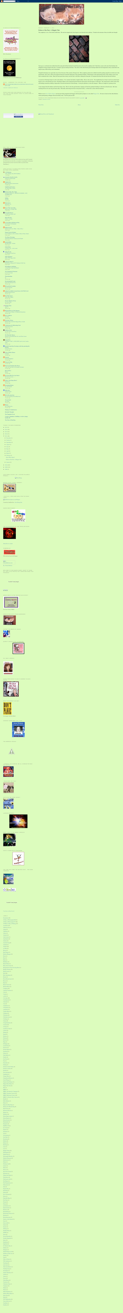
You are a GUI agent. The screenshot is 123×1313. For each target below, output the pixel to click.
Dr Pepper (5, 1044)
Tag (4, 1257)
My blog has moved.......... (10, 376)
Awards (5, 946)
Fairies (4, 1053)
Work (4, 1297)
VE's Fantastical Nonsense (11, 271)
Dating (4, 1032)
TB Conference (6, 1261)
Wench (4, 1289)
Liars (4, 1146)
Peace (4, 1196)
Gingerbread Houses (7, 1078)
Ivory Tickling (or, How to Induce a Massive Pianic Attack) (17, 233)
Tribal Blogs (6, 1280)
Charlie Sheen (6, 1011)
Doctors (5, 1040)
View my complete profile (10, 87)
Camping (5, 988)
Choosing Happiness (9, 358)
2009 (6, 467)
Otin (4, 1186)
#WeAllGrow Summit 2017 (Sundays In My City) (15, 263)
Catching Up (6, 1000)
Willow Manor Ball (7, 1293)
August (8, 444)
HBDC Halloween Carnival (9, 1095)
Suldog (6, 198)
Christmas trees (6, 1017)
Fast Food (5, 1059)
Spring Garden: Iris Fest (10, 292)
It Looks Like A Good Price (10, 331)
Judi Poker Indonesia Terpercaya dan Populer (14, 238)
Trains (4, 1276)
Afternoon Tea (6, 927)
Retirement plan (7, 1217)
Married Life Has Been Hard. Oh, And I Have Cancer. (16, 336)
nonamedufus (8, 242)
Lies (4, 1148)
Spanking (5, 1242)
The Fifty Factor (9, 296)
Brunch (6, 372)
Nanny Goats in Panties (10, 232)
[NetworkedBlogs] (18, 114)
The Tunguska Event (10, 414)
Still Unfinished (8, 256)
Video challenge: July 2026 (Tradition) (12, 173)
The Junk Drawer (9, 212)
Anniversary (6, 937)
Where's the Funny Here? (11, 380)
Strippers (5, 1249)
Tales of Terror (6, 1259)
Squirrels (5, 1244)
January (8, 462)
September (8, 442)
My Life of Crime (7, 1171)
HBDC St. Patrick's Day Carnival (10, 1097)
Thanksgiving (6, 1268)
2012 (6, 434)
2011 (6, 436)
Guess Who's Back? (10, 457)
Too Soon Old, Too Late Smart (12, 375)
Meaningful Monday (8, 1156)
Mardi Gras (5, 1154)
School (4, 1225)
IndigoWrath (8, 252)
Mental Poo (7, 340)
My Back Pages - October (10, 243)
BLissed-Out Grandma (10, 286)
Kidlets (5, 1141)
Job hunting (6, 1135)
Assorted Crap (6, 942)
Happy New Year (7, 1085)
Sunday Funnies (8, 391)
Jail (4, 1133)
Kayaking (5, 1139)
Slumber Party (6, 1230)
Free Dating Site (18, 502)
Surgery (5, 1255)
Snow (4, 1234)
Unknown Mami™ (9, 261)
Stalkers (5, 1247)
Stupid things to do (7, 1251)
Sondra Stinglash (7, 1238)
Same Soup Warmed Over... (10, 282)
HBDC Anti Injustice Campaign (10, 1091)
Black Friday (6, 963)
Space (4, 1240)
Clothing (5, 1019)
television (5, 1265)
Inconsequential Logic (10, 281)
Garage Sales (6, 1076)
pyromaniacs (6, 1205)
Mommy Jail (6, 1164)
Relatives (5, 1209)
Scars (4, 1221)
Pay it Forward (6, 1194)
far (5, 277)
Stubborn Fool (8, 330)
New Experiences (7, 1183)
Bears (4, 956)
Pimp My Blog (6, 1198)
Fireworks (5, 1063)
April (7, 451)
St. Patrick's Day (7, 1246)
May (7, 449)
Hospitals (5, 1124)
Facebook (5, 1051)
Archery (5, 941)
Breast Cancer (6, 984)
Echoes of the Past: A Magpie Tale (49, 30)
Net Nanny (5, 1181)
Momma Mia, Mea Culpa (11, 192)
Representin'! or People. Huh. (11, 209)
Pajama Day (6, 1188)
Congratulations (7, 1022)
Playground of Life (9, 326)
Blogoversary (6, 971)
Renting (5, 1215)
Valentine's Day (6, 1284)
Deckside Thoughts (9, 412)
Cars (4, 992)
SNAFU (5, 1232)
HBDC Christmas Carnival (9, 1093)
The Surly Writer (9, 320)
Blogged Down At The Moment (12, 310)
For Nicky (7, 316)
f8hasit (6, 405)
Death (4, 1034)
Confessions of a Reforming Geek (13, 325)
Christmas (5, 1015)
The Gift (6, 199)
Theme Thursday (7, 1272)
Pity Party (5, 1200)
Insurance (5, 1131)
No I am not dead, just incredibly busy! (13, 396)
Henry (4, 1103)
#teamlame (5, 918)
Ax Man (5, 948)
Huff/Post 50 (6, 1125)
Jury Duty (5, 1137)
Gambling (5, 1074)
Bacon (4, 950)
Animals (5, 935)
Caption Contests (7, 990)
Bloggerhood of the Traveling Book (11, 967)
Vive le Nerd (8, 400)
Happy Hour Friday (7, 1083)
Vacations (5, 1282)
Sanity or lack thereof (8, 1219)
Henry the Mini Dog (7, 1105)
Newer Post (41, 105)
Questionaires (6, 1207)
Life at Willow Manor (50, 93)
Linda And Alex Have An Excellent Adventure (14, 367)
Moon (4, 1167)
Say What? (7, 401)
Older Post (117, 105)
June (7, 446)
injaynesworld (8, 227)
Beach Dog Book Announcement (11, 183)
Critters (5, 1030)
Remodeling (6, 1211)
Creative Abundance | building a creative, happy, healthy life (16, 417)
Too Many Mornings (10, 237)
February (8, 455)
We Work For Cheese (10, 335)
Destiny (5, 1036)
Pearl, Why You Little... (10, 208)
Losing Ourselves (8, 348)
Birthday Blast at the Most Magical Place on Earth (15, 321)
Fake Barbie (6, 1055)
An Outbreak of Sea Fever (10, 253)
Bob (4, 973)
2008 (6, 469)
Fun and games (6, 1072)
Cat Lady (5, 998)
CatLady (5, 1002)
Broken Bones (6, 986)
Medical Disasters (7, 1158)
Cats (4, 1003)
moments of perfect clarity (11, 177)
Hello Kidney (6, 1101)
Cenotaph (7, 353)
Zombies (5, 1305)
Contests (5, 1024)
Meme (4, 1162)
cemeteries (5, 1009)
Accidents (5, 925)
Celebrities (5, 1005)
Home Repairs (6, 1118)
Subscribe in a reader (8, 543)
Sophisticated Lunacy (10, 187)
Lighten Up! (8, 182)
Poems (4, 1202)
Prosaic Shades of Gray (10, 301)
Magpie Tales (96, 93)
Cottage (5, 1026)
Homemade (5, 1122)
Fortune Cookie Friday (8, 1066)
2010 (6, 465)
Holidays (5, 1114)
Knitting (5, 1144)
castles (4, 996)
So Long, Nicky (8, 302)
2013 (6, 431)
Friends (5, 1070)
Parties (4, 1192)
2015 (6, 427)
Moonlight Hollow (9, 385)
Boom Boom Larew (7, 979)
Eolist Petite (8, 247)
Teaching (5, 1263)
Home (79, 105)
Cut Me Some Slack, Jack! (10, 214)
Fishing (5, 1064)
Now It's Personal (8, 287)
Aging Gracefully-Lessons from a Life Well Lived (16, 291)
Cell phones (6, 1007)
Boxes (4, 981)
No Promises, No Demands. (10, 224)
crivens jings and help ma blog (12, 222)
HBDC (4, 1089)
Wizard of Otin (8, 362)
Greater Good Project (8, 1082)
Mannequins (6, 1152)
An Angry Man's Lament (10, 188)
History (5, 1112)
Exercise (5, 1047)
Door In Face (8, 370)
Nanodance (5, 1177)
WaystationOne (8, 276)
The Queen (5, 1270)
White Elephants (7, 1291)
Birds (4, 960)
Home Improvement (7, 1116)
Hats (4, 1087)
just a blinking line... (9, 406)
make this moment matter (10, 178)
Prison (4, 1204)
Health (4, 1099)
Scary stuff (5, 1223)
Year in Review (6, 1301)
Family (4, 1057)
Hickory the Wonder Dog (9, 1106)
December (8, 438)
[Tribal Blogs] (18, 478)
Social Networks (7, 1236)
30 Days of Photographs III (9, 920)
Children (5, 1013)
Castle (4, 994)
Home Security (6, 1120)
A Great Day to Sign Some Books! (12, 267)
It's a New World (8, 386)
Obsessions (5, 1185)
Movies (5, 1169)
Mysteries (5, 1173)
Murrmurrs (8, 203)
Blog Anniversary (7, 965)
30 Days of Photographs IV (9, 921)
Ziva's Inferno (8, 315)
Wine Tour (5, 1295)
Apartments (5, 939)
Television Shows (7, 1266)
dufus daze (7, 390)
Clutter (4, 1021)
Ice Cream (5, 1127)
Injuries (5, 1129)
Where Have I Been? (9, 297)
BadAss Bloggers (7, 954)
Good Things (6, 1080)
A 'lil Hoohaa (8, 172)
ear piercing (6, 1045)
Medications (6, 1160)
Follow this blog (18, 116)
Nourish (7, 357)
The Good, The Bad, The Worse (12, 365)
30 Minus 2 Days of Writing (9, 923)
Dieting (5, 1038)
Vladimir (5, 1286)
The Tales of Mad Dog (10, 420)
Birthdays (5, 961)
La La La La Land (8, 272)
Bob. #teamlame (7, 975)
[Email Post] (85, 97)
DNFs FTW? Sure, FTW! (10, 258)
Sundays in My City (7, 1253)
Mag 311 (7, 307)
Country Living (6, 1028)
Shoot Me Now (8, 217)
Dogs (4, 1042)
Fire (4, 1061)
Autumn (5, 944)
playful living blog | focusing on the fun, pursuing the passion (17, 346)
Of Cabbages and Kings (10, 266)
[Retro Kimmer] (8, 776)
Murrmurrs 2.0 (8, 204)
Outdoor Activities (8, 219)
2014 (6, 429)
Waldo (4, 1288)
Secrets (4, 1227)
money (4, 1166)
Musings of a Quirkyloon (11, 409)
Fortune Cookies (7, 1068)
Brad (4, 982)
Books (4, 977)
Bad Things (6, 952)
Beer (4, 958)
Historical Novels (7, 1110)
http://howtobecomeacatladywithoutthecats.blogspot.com (19, 85)
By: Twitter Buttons (7, 565)
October (8, 440)
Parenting (5, 1190)
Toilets (4, 1274)
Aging (4, 929)
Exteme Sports (6, 1049)
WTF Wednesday (7, 1299)
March (8, 453)
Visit (8, 911)
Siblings (5, 1228)
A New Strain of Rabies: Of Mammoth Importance (15, 312)
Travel (4, 1278)
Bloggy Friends (6, 969)
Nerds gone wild (7, 1179)
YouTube (5, 1303)
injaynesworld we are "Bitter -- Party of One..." (14, 228)
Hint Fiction (7, 381)
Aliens (4, 933)
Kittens (5, 1143)
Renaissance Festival (8, 1213)
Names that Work (7, 1175)
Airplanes (5, 931)
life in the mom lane (9, 395)
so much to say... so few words (11, 248)
